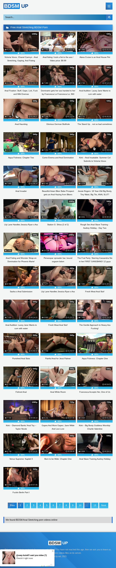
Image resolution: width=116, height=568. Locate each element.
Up (16, 6)
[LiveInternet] (58, 562)
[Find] (109, 17)
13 (95, 505)
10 (80, 505)
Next (103, 505)
